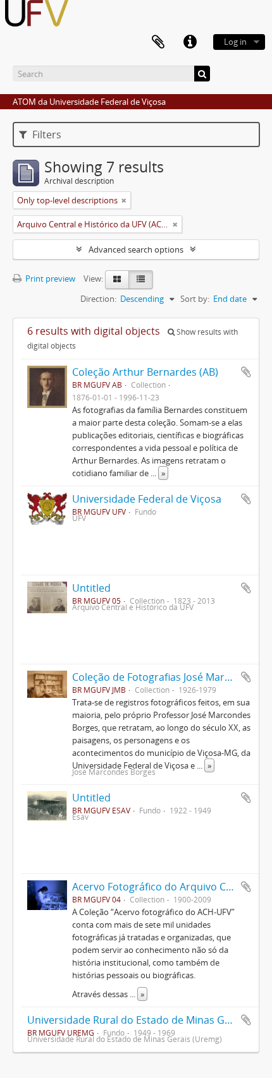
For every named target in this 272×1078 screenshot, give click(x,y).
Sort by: (194, 298)
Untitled (91, 588)
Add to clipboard (246, 372)
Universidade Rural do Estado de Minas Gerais (137, 1020)
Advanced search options (136, 249)
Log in (235, 41)
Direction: (98, 298)
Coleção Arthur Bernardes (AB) (145, 372)
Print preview (49, 278)
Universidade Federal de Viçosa (146, 499)
